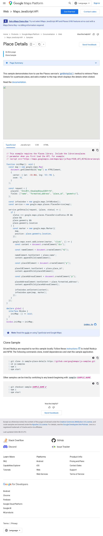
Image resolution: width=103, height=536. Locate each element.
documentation (19, 82)
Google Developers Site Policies (75, 424)
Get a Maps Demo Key (18, 21)
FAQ (5, 461)
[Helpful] (94, 34)
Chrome (6, 495)
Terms (6, 523)
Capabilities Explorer (11, 465)
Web (6, 11)
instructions (72, 348)
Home (5, 34)
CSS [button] (37, 145)
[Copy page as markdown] (39, 44)
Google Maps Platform (30, 34)
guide (27, 333)
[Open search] (69, 3)
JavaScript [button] (25, 145)
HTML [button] (46, 145)
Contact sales (90, 11)
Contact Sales (76, 465)
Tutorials (7, 470)
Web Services (42, 474)
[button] (51, 63)
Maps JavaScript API (25, 11)
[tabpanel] (51, 242)
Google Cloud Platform (12, 504)
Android (39, 461)
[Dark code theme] (93, 150)
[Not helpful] (98, 34)
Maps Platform (33, 3)
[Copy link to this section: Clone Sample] (23, 342)
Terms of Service (77, 474)
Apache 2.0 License (39, 424)
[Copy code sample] (97, 150)
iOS (37, 465)
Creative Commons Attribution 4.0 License (76, 422)
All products (8, 512)
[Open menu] (4, 3)
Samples (29, 37)
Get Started (69, 11)
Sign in (97, 3)
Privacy (14, 523)
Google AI (7, 508)
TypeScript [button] (11, 145)
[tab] (10, 145)
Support (73, 470)
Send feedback (89, 44)
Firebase (6, 500)
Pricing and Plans (77, 461)
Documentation (49, 34)
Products (14, 34)
